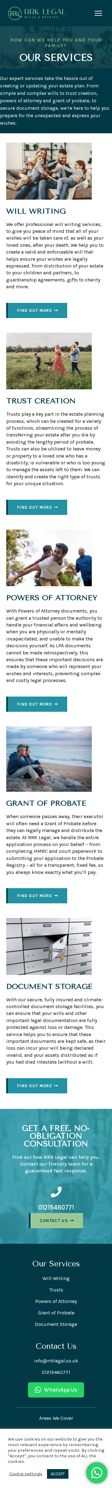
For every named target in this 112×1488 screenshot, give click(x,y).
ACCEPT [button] (58, 1474)
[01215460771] (56, 1191)
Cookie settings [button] (25, 1474)
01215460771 (56, 1207)
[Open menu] (98, 13)
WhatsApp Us (60, 1390)
